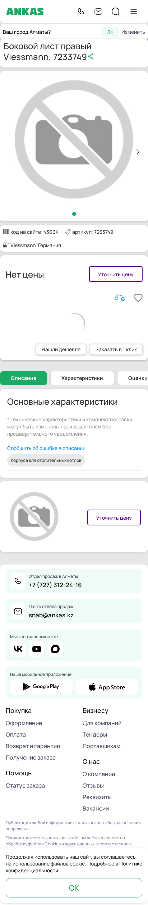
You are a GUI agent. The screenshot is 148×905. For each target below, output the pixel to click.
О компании (99, 774)
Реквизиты (97, 797)
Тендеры (95, 734)
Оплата (16, 734)
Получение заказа (31, 757)
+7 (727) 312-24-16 (55, 585)
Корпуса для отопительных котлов (46, 460)
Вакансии (96, 808)
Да (110, 32)
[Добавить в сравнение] (119, 298)
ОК (74, 888)
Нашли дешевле (61, 349)
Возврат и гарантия (33, 746)
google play (41, 687)
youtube (37, 649)
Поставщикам (101, 746)
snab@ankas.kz (51, 615)
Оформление (24, 723)
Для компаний (102, 723)
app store (106, 687)
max (55, 649)
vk (18, 649)
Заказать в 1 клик (116, 349)
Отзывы (93, 785)
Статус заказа (25, 785)
